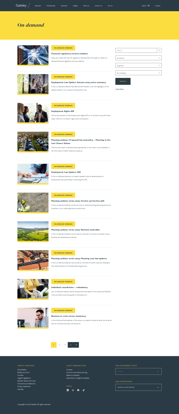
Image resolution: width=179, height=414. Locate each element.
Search (123, 81)
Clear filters (119, 89)
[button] (38, 5)
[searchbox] (138, 50)
